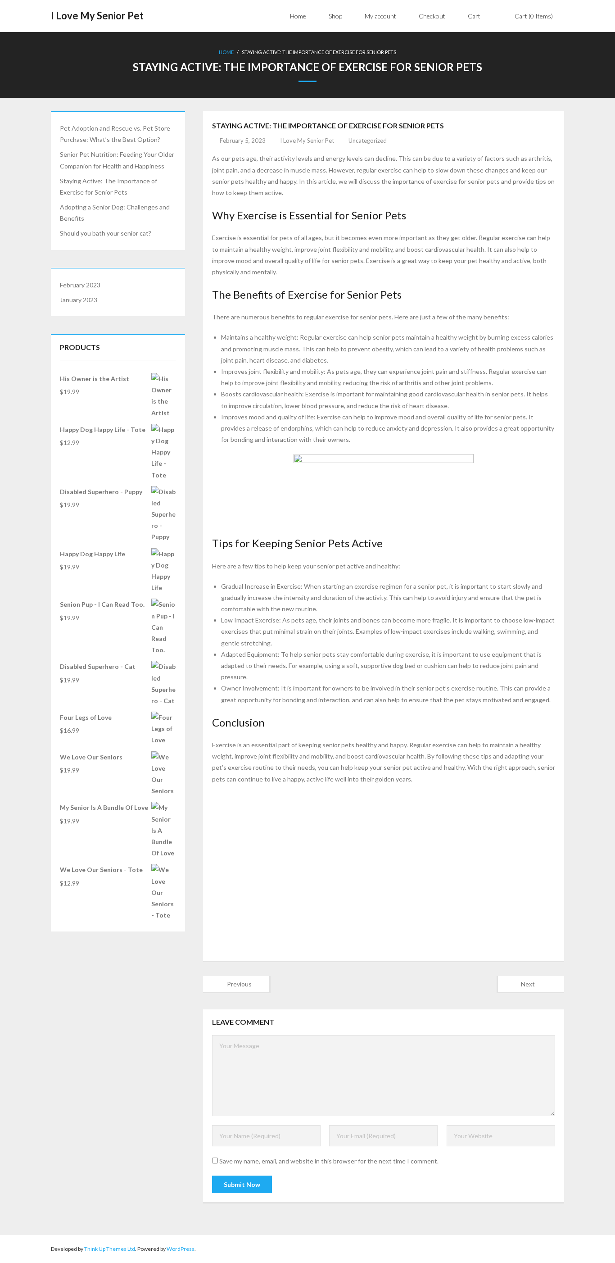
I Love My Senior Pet (307, 140)
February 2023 (80, 285)
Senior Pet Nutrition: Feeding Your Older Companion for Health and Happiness (117, 159)
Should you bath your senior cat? (105, 233)
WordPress (180, 1248)
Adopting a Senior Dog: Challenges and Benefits (115, 212)
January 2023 (78, 300)
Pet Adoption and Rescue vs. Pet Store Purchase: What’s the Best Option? (115, 133)
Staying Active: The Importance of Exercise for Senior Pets (108, 186)
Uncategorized (367, 140)
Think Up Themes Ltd (109, 1248)
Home (226, 52)
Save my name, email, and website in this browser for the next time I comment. (329, 1161)
